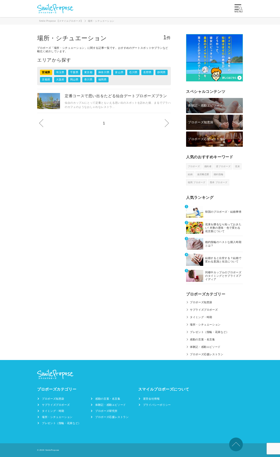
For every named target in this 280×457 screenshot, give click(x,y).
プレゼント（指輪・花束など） (209, 332)
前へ (41, 123)
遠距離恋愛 (203, 174)
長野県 (147, 72)
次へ (166, 123)
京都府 (46, 79)
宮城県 (46, 72)
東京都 (88, 72)
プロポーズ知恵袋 (200, 122)
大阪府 (60, 79)
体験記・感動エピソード (205, 105)
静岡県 (161, 72)
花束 (237, 166)
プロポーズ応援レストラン (207, 139)
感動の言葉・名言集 (202, 339)
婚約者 (208, 166)
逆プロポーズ (223, 166)
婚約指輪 (218, 174)
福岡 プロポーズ (196, 182)
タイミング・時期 (201, 317)
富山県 (119, 72)
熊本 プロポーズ (218, 182)
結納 (190, 174)
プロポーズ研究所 (106, 410)
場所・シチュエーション (205, 324)
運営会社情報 (151, 398)
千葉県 (74, 72)
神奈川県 (104, 72)
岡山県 (74, 79)
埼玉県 (60, 72)
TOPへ (236, 444)
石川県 (133, 72)
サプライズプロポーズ (204, 309)
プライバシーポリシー (157, 404)
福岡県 (102, 79)
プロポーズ (194, 166)
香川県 (88, 79)
